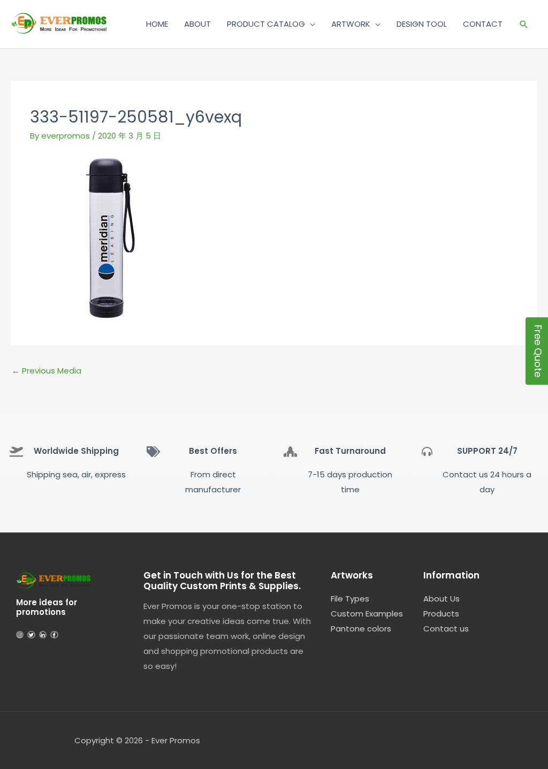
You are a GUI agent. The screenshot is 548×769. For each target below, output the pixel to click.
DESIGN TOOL (422, 23)
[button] (524, 24)
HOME (157, 23)
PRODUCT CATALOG (266, 23)
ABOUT (197, 23)
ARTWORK (350, 23)
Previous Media (46, 370)
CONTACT (483, 23)
